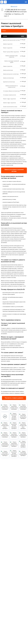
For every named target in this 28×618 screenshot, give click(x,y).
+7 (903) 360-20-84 (10, 11)
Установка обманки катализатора (11, 91)
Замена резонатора (8, 70)
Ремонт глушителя (7, 48)
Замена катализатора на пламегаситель (11, 86)
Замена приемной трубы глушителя (11, 56)
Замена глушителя (7, 44)
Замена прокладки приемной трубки (11, 61)
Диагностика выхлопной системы (11, 40)
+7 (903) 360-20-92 (11, 9)
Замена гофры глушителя (9, 102)
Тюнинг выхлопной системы (10, 106)
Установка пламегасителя (9, 95)
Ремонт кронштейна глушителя (11, 51)
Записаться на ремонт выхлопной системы (14, 170)
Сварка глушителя (7, 66)
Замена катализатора (8, 78)
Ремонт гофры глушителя (9, 98)
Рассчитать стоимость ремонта (14, 398)
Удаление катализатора (9, 81)
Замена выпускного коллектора (11, 74)
